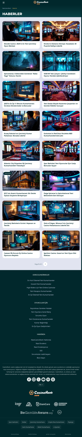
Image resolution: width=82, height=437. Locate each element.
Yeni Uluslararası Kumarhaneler (41, 319)
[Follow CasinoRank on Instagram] (34, 379)
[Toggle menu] (4, 3)
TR (40, 385)
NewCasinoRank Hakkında (41, 340)
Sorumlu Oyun (41, 315)
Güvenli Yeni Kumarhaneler (41, 284)
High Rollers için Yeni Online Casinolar (41, 288)
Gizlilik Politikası (32, 434)
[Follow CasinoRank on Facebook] (29, 379)
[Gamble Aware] (37, 412)
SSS (41, 351)
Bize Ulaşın (41, 358)
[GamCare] (43, 404)
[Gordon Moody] (60, 404)
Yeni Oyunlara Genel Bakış (41, 312)
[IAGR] (18, 404)
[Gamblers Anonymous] (29, 404)
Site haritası (68, 434)
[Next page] (45, 264)
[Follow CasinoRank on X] (39, 379)
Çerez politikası (15, 434)
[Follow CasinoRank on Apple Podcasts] (53, 379)
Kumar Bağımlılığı (41, 323)
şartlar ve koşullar (51, 434)
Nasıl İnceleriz (41, 343)
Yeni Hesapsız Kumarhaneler (41, 291)
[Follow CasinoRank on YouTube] (43, 379)
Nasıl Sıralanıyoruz (41, 347)
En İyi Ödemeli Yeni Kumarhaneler (41, 295)
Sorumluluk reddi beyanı (41, 354)
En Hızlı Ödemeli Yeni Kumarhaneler (41, 280)
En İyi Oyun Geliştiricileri (41, 326)
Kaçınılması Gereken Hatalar (41, 308)
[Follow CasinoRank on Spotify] (48, 379)
